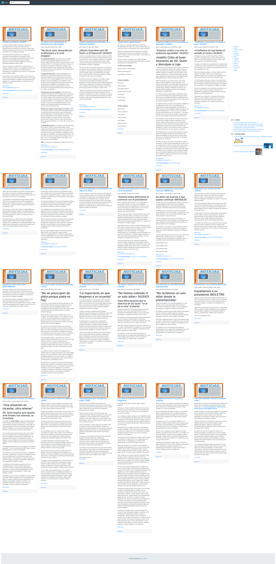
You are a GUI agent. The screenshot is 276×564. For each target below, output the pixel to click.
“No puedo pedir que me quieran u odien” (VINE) (93, 399)
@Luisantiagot (160, 158)
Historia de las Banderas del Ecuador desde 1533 (247, 131)
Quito (235, 56)
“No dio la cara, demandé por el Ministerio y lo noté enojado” (53, 43)
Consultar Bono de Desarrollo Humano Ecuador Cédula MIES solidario (253, 136)
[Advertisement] (43, 15)
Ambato (236, 65)
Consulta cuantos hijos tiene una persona (245, 122)
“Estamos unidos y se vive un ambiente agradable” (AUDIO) (172, 43)
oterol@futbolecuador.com (201, 107)
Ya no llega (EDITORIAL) (54, 246)
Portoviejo (237, 67)
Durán (235, 70)
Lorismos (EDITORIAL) (168, 163)
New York (236, 61)
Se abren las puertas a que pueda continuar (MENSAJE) (169, 190)
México (236, 48)
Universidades (50, 2)
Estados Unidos (238, 49)
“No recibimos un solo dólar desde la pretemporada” (171, 285)
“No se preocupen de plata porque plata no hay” (57, 285)
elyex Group (144, 558)
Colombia (236, 55)
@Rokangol (6, 86)
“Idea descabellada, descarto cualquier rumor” (210, 399)
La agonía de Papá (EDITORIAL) (18, 90)
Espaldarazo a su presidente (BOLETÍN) (210, 284)
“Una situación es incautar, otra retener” (19, 398)
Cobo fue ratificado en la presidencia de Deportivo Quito (95, 190)
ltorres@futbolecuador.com (163, 160)
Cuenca (236, 60)
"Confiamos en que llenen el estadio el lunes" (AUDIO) (209, 43)
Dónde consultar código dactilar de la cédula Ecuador (248, 126)
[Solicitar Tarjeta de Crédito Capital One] (258, 151)
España (236, 53)
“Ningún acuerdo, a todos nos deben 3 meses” (56, 399)
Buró (31, 2)
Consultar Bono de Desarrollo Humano (244, 127)
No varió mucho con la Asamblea (54, 189)
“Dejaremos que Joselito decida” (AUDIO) (207, 190)
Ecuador (43, 2)
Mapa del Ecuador (75, 2)
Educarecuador (65, 2)
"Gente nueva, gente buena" (129, 42)
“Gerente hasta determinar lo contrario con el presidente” (133, 190)
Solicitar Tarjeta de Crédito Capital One (244, 151)
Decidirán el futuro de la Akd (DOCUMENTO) (14, 285)
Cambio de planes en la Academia (16, 189)
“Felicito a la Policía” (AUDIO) (14, 42)
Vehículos (57, 2)
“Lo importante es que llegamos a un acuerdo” (94, 285)
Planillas (82, 2)
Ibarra (235, 68)
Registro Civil (36, 2)
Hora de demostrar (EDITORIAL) (209, 110)
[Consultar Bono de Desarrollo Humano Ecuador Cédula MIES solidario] (238, 140)
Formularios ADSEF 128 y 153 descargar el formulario (248, 124)
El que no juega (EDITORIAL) (170, 259)
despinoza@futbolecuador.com (11, 87)
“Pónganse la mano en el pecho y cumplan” (169, 399)
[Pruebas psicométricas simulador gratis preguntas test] (268, 145)
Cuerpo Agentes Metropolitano (93, 2)
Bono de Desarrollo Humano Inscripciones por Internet (249, 129)
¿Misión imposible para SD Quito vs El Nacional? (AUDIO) (94, 43)
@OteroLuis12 (198, 106)
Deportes (5, 97)
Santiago (236, 58)
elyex (6, 2)
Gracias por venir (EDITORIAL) (132, 256)
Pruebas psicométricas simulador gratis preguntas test (249, 145)
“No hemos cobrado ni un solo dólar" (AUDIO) (132, 285)
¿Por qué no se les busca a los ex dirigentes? (131, 399)
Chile (235, 51)
